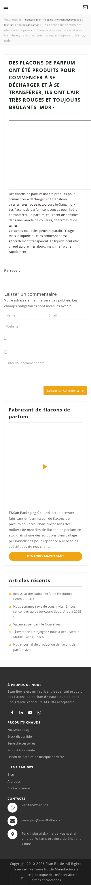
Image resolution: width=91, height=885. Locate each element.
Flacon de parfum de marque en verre (36, 757)
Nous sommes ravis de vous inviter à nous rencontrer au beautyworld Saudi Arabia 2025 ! (47, 611)
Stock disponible (20, 736)
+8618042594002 (35, 805)
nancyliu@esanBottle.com (42, 820)
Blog (11, 774)
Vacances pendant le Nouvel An (36, 624)
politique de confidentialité (55, 875)
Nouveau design (20, 730)
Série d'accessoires (21, 743)
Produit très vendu (21, 750)
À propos (14, 781)
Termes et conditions (45, 880)
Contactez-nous (19, 788)
